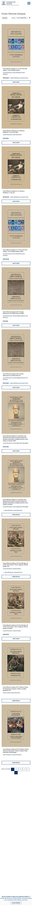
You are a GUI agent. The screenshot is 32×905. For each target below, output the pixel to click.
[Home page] (10, 3)
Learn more (24, 900)
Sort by (13, 18)
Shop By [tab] (5, 18)
